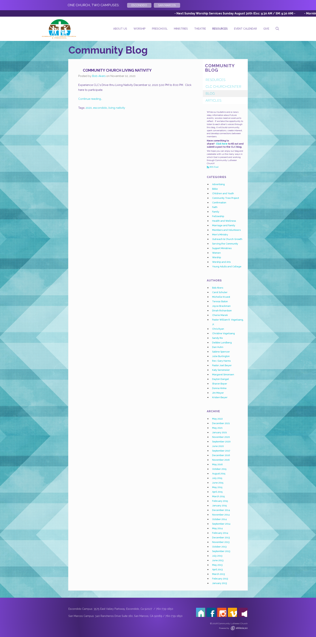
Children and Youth (223, 193)
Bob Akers (99, 76)
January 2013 (219, 583)
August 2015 (218, 473)
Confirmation (219, 202)
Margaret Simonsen (223, 374)
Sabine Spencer (221, 351)
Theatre (200, 28)
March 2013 (218, 574)
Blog (210, 93)
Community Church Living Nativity (117, 70)
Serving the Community (225, 243)
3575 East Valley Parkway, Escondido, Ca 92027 (123, 608)
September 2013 (221, 551)
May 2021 (217, 427)
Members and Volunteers (226, 230)
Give (266, 28)
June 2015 (217, 482)
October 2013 (219, 546)
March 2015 (218, 496)
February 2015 (220, 501)
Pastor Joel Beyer (222, 365)
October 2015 (219, 469)
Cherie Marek (220, 315)
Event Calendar (245, 28)
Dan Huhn (217, 347)
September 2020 (221, 441)
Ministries (181, 28)
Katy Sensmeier (221, 370)
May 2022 (217, 418)
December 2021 (221, 423)
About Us (120, 28)
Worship (139, 28)
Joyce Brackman (221, 306)
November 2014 (221, 514)
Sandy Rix (217, 338)
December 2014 (221, 510)
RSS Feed (213, 167)
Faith (214, 207)
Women (216, 252)
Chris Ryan (218, 328)
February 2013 (220, 578)
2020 (89, 107)
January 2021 (219, 432)
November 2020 (221, 437)
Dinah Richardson (222, 310)
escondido (100, 107)
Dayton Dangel (220, 379)
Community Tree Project (225, 198)
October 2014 (219, 519)
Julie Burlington (221, 356)
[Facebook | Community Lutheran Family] (211, 612)
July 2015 (217, 478)
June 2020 (218, 446)
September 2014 (221, 523)
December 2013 (221, 537)
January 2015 (219, 505)
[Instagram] (221, 612)
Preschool (160, 28)
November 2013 (221, 542)
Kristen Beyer (219, 397)
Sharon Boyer (219, 383)
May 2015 (217, 487)
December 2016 (221, 455)
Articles (213, 100)
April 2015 (217, 491)
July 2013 (217, 555)
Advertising (218, 184)
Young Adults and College (226, 266)
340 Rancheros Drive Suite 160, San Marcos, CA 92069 (128, 615)
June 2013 (217, 560)
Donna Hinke (219, 388)
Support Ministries (222, 248)
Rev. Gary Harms (221, 360)
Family (215, 211)
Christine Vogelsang (223, 333)
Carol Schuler (219, 292)
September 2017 (221, 450)
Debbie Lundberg (222, 342)
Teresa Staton (220, 301)
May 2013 (217, 565)
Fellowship (218, 216)
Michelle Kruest (221, 296)
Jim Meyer (218, 392)
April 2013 (217, 569)
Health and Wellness (224, 220)
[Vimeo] (232, 612)
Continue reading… (90, 99)
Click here (221, 144)
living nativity (116, 107)
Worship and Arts (221, 262)
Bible (215, 188)
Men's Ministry (220, 234)
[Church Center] (200, 612)
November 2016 (221, 459)
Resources (220, 28)
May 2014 (217, 528)
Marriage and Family (223, 225)
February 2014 (220, 533)
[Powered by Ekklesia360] (239, 628)
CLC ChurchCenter (223, 86)
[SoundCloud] (243, 612)
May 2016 (217, 464)
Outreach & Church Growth (227, 239)
